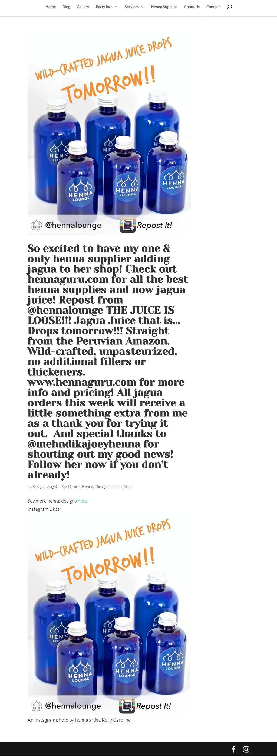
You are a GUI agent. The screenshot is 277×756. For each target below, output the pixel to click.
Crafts (75, 486)
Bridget (38, 486)
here (82, 501)
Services (132, 7)
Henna (87, 486)
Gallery (83, 7)
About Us (192, 7)
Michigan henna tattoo (113, 486)
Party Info (104, 7)
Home (50, 7)
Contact (213, 7)
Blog (66, 7)
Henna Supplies (164, 7)
